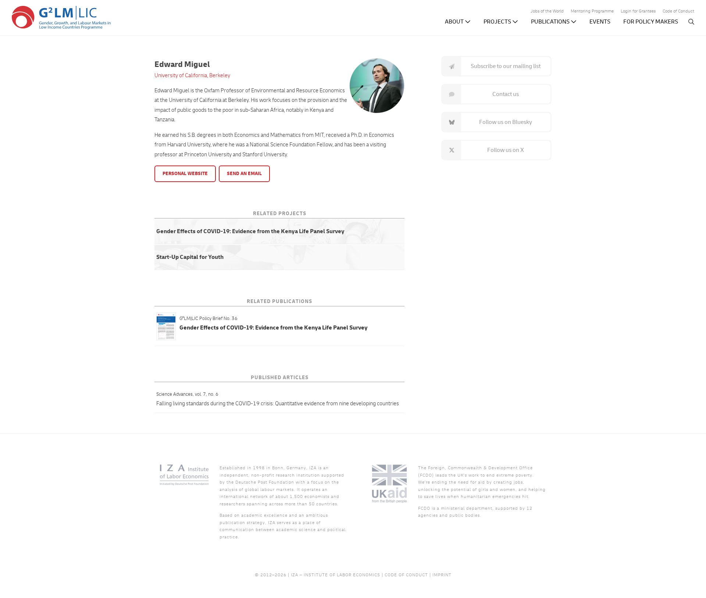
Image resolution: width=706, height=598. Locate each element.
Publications (551, 21)
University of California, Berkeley (192, 75)
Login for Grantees (638, 11)
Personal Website (185, 174)
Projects (498, 21)
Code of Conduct (678, 11)
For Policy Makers (650, 21)
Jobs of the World (547, 11)
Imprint (442, 575)
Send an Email (244, 174)
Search (691, 21)
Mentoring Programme (592, 11)
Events (599, 21)
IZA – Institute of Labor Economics (335, 575)
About (455, 21)
